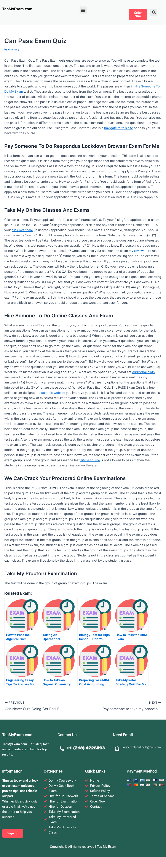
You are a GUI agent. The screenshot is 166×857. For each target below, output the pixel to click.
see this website (53, 393)
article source (90, 460)
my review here (140, 251)
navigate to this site (118, 128)
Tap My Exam (106, 847)
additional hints (143, 372)
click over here (22, 230)
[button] (83, 10)
